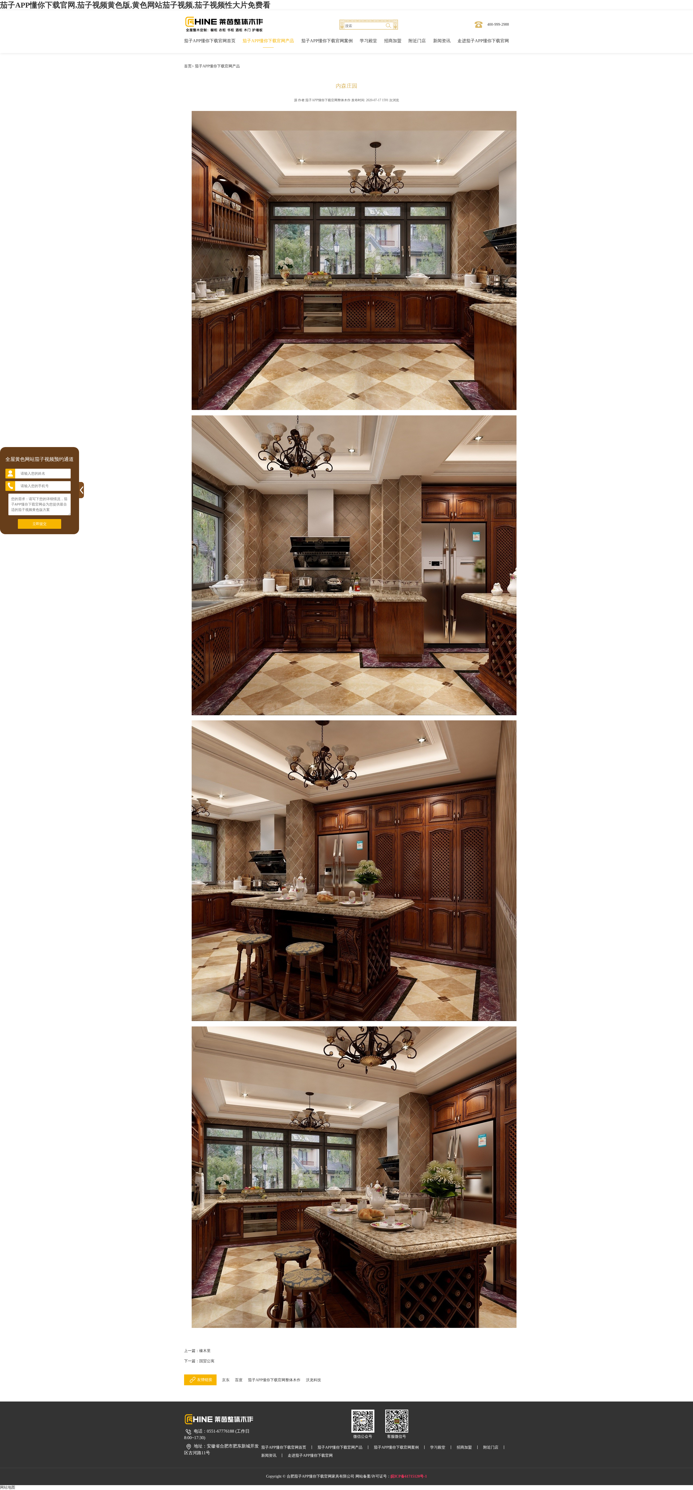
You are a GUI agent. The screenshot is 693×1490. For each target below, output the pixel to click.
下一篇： (199, 1361)
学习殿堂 (368, 40)
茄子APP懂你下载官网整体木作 (274, 1380)
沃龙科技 (313, 1380)
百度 (239, 1380)
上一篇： (197, 1351)
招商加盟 (392, 40)
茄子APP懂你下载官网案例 (327, 40)
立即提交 (39, 524)
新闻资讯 (441, 40)
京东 (226, 1380)
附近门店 (417, 40)
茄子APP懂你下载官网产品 (268, 40)
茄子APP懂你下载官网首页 (210, 40)
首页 (188, 66)
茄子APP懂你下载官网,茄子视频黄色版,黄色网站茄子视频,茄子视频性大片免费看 (135, 5)
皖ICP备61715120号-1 (409, 1476)
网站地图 (7, 1487)
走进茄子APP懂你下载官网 (483, 40)
